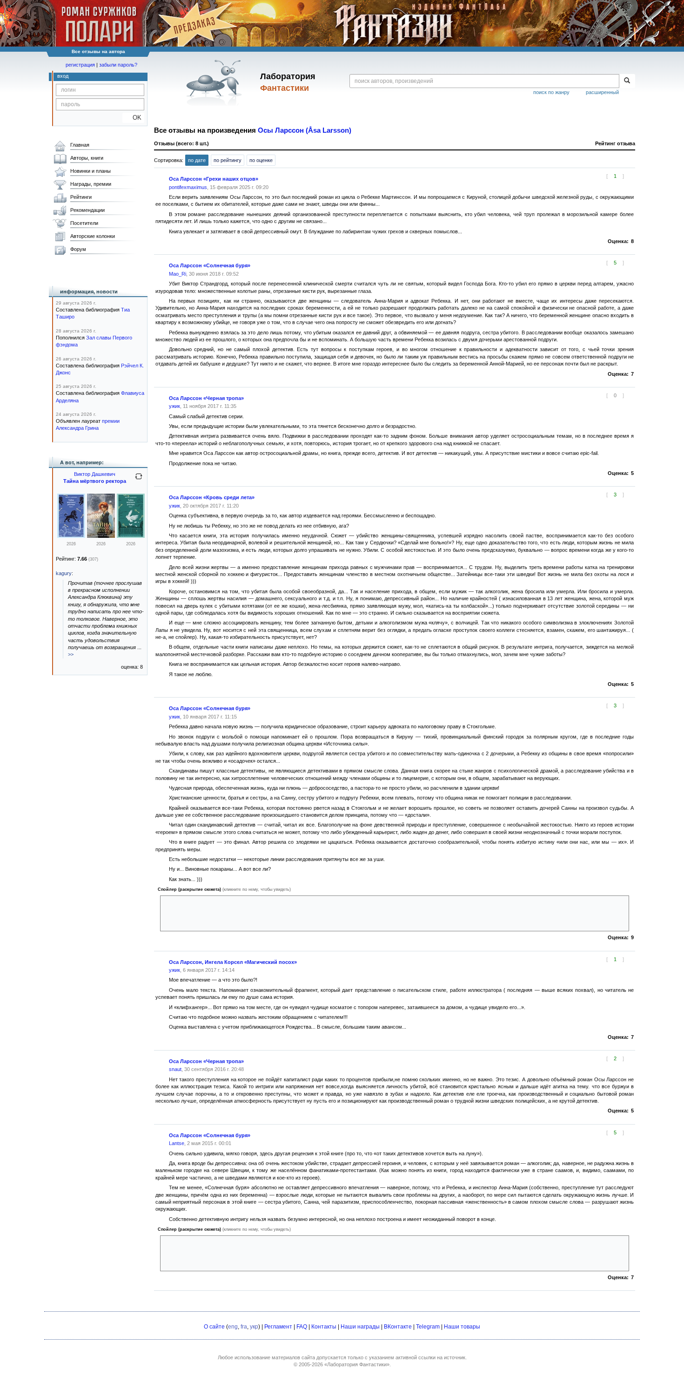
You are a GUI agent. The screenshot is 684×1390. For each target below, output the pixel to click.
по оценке (261, 160)
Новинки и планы (90, 171)
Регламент (278, 1326)
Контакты (323, 1326)
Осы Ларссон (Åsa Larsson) (304, 130)
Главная (79, 145)
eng (233, 1326)
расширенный (602, 92)
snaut (175, 1069)
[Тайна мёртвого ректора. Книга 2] (71, 536)
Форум (78, 249)
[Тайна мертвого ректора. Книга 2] (101, 536)
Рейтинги (81, 197)
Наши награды (360, 1326)
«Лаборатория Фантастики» (356, 1364)
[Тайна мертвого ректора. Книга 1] (131, 536)
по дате (197, 160)
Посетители (84, 223)
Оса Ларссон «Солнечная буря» (209, 265)
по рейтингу (227, 160)
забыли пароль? (118, 65)
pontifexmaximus (188, 187)
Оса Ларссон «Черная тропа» (206, 398)
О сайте (214, 1326)
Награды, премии (90, 184)
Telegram (428, 1326)
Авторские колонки (92, 236)
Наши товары (462, 1326)
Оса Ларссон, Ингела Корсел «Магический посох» (233, 962)
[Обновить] (138, 480)
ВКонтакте (398, 1326)
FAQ (301, 1326)
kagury (64, 573)
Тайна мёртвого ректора (94, 481)
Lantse (176, 1143)
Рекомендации (87, 210)
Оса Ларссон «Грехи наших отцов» (213, 179)
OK (133, 117)
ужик (174, 406)
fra (244, 1326)
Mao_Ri (177, 274)
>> (71, 654)
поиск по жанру (551, 92)
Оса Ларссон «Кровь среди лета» (212, 497)
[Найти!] (627, 81)
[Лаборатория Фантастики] (215, 82)
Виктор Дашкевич (94, 474)
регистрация (80, 65)
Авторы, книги (86, 158)
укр (254, 1326)
